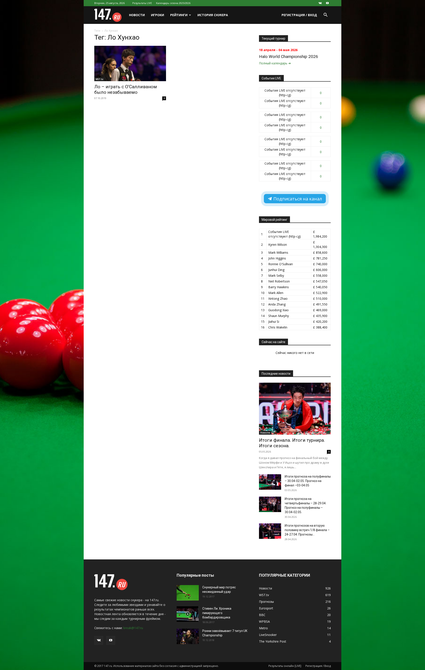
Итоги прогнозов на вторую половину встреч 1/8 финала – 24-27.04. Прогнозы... (307, 530)
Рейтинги (178, 15)
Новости (137, 15)
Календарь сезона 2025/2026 (173, 3)
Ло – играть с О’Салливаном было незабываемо (125, 89)
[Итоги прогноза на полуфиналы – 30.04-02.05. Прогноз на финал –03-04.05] (270, 482)
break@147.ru (133, 628)
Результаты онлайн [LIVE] (285, 666)
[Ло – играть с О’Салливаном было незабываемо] (130, 63)
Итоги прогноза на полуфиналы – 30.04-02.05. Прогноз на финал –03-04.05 (308, 481)
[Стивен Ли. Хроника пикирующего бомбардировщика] (188, 614)
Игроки (157, 15)
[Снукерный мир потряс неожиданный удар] (188, 593)
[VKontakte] (320, 3)
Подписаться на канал (297, 199)
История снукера (212, 15)
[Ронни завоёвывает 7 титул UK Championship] (188, 636)
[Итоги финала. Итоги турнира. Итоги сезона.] (295, 409)
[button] (325, 15)
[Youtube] (327, 3)
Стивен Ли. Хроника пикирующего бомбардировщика (216, 613)
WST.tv (99, 79)
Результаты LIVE (142, 3)
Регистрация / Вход (299, 15)
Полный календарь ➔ (275, 63)
